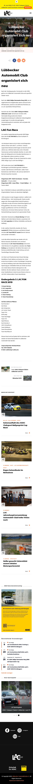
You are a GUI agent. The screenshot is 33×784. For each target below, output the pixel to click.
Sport (26, 23)
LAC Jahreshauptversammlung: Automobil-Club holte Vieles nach (16, 516)
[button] (14, 715)
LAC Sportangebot (16, 707)
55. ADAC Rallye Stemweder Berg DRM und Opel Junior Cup (18, 661)
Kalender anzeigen (6, 673)
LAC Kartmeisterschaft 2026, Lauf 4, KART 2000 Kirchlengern (17, 668)
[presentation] (4, 695)
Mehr (26, 433)
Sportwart (13, 559)
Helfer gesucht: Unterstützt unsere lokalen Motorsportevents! (15, 563)
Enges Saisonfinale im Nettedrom (13, 471)
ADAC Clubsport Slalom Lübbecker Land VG (16, 710)
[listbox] (16, 698)
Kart (12, 23)
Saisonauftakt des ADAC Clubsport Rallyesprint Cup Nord (15, 425)
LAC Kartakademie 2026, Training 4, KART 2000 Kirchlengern (18, 646)
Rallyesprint (12, 420)
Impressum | (12, 781)
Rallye (5, 420)
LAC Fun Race (19, 23)
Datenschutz (20, 781)
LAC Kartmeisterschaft (21, 465)
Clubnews (7, 23)
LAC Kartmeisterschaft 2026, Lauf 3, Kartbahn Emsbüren (17, 653)
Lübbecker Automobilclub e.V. (20, 776)
